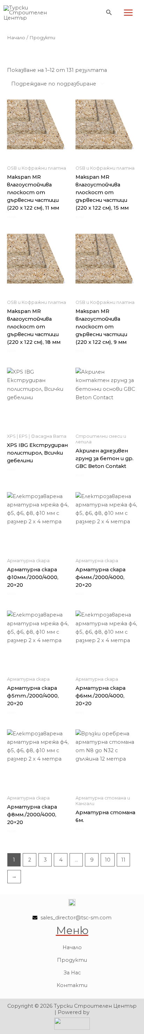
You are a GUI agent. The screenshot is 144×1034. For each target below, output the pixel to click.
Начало (16, 37)
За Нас (72, 973)
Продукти (72, 960)
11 (123, 860)
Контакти (72, 985)
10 (107, 860)
